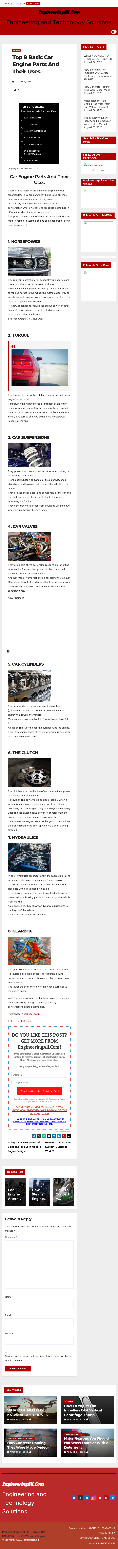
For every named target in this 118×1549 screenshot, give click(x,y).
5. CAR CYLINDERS (35, 144)
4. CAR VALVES (33, 137)
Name (9, 1296)
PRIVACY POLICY (107, 1533)
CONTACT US (108, 1528)
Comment (11, 1237)
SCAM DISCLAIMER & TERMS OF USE (97, 1538)
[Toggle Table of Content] (53, 106)
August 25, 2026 (19, 1452)
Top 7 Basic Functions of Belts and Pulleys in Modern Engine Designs (24, 1147)
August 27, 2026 (19, 1419)
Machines (69, 1402)
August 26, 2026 (76, 1419)
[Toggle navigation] (56, 32)
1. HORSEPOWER (34, 118)
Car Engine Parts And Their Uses (39, 111)
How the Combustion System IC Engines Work (58, 1147)
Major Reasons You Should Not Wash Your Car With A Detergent (97, 103)
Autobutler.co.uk (31, 1013)
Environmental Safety (74, 1434)
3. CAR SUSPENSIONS (36, 131)
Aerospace (12, 1406)
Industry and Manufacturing (21, 1439)
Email (9, 1315)
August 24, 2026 (76, 1452)
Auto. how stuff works (20, 1021)
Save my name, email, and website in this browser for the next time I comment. (39, 1358)
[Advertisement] (39, 626)
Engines (16, 50)
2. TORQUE (32, 124)
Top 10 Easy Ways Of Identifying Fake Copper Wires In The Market (97, 120)
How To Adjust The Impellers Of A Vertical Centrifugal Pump (96, 72)
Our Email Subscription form (102, 1543)
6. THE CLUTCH (33, 151)
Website (9, 1333)
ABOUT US (94, 1528)
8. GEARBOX (32, 160)
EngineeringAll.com (59, 12)
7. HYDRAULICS (34, 154)
